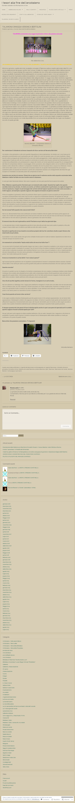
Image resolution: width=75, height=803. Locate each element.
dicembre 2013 (7, 618)
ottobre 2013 (6, 622)
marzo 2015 (6, 583)
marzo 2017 (6, 541)
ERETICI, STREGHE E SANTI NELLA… (29, 467)
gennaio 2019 (6, 529)
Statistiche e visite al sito (9, 757)
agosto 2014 (6, 599)
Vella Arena (6, 766)
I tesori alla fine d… (13, 467)
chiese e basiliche (7, 671)
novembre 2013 (7, 620)
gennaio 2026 (6, 504)
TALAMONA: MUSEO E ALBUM (10, 19)
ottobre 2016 (6, 543)
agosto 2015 (6, 571)
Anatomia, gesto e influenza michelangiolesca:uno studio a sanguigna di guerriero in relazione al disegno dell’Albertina (35, 452)
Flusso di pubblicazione (9, 783)
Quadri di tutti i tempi (8, 741)
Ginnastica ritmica (13, 369)
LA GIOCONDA (7, 376)
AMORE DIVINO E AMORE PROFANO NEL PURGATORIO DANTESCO (21, 454)
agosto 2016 (6, 548)
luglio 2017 (6, 536)
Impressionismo (7, 690)
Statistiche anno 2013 (66, 376)
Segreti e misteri (7, 753)
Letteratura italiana (8, 713)
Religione (5, 743)
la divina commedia (8, 699)
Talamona (51, 369)
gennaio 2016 (6, 559)
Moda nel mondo (7, 727)
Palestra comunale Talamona (27, 369)
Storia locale (6, 759)
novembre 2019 (7, 525)
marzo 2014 (6, 611)
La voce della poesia (8, 704)
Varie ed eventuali (7, 764)
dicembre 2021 (7, 511)
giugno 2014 (6, 604)
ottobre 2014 (6, 594)
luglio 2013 (6, 629)
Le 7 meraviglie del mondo (10, 708)
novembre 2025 (7, 508)
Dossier (5, 678)
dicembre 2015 (7, 562)
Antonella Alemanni (62, 367)
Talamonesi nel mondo (61, 369)
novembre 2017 (7, 534)
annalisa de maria (7, 650)
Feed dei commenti (8, 785)
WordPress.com (7, 787)
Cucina (4, 673)
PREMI (71, 9)
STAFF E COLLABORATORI (26, 14)
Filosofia (5, 680)
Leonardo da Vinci (8, 711)
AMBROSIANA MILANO (15, 9)
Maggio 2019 (6, 527)
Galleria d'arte (6, 685)
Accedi (4, 780)
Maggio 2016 (6, 552)
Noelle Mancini (7, 734)
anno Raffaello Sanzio (9, 655)
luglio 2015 (6, 573)
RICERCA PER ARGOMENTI (9, 14)
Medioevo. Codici (7, 720)
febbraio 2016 (6, 557)
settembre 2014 (7, 597)
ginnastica (5, 369)
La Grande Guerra (7, 701)
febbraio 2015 (6, 585)
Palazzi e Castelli (7, 736)
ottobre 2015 (6, 566)
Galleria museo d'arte (8, 687)
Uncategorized (7, 762)
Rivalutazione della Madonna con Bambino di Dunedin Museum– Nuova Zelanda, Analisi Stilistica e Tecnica (32, 447)
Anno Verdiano (7, 657)
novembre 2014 (7, 592)
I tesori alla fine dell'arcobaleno (21, 2)
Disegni (5, 676)
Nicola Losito (14, 387)
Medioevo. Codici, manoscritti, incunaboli (14, 722)
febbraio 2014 (6, 613)
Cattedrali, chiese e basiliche (10, 666)
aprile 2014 (6, 608)
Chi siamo (5, 669)
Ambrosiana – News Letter (10, 643)
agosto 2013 (6, 627)
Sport (46, 369)
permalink (19, 371)
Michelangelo (6, 725)
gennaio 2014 (6, 615)
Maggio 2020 (6, 518)
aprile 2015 (6, 580)
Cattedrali (5, 664)
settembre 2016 (7, 545)
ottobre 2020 (6, 515)
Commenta (66, 426)
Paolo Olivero (6, 739)
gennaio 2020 (6, 522)
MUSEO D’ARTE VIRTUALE (56, 9)
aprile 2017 (6, 539)
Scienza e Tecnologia (8, 750)
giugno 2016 (6, 550)
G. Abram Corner (7, 683)
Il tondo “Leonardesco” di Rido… (27, 487)
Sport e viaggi (6, 755)
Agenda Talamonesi (51, 367)
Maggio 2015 (6, 578)
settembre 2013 (7, 625)
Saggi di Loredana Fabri (9, 748)
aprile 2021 (6, 513)
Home (3, 9)
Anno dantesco (7, 652)
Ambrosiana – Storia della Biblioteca (12, 645)
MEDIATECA (42, 9)
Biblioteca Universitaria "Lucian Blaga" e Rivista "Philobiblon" (19, 662)
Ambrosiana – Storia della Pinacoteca (13, 648)
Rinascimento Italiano (8, 746)
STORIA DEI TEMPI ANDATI (44, 14)
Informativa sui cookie (37, 799)
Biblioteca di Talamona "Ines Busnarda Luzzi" (15, 659)
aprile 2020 (6, 520)
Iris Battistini (6, 694)
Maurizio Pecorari (12, 487)
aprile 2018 (6, 532)
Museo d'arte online (8, 729)
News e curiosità (7, 732)
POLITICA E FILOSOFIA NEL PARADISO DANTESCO (17, 456)
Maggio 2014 (6, 606)
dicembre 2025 (7, 506)
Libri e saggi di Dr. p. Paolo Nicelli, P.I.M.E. (14, 715)
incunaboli (5, 692)
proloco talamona (40, 369)
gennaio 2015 (6, 587)
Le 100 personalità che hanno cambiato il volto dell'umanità (19, 706)
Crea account (6, 778)
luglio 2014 (6, 601)
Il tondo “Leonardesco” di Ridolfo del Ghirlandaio (16, 449)
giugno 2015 (6, 576)
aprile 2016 (6, 555)
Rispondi (12, 399)
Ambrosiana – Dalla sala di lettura (12, 641)
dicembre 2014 (7, 590)
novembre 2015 (7, 564)
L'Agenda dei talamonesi (27, 367)
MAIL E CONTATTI (31, 9)
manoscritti (6, 718)
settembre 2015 (7, 569)
